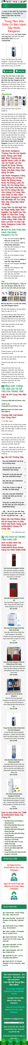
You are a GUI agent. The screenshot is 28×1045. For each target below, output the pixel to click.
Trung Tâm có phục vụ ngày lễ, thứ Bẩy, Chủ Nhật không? (12, 488)
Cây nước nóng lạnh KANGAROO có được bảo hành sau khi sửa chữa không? (13, 496)
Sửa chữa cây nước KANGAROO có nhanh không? (13, 482)
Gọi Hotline (9, 71)
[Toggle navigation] (6, 5)
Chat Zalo (21, 71)
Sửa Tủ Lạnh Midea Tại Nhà (13, 846)
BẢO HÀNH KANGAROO (12, 975)
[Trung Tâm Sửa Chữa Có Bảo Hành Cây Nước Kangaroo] (14, 50)
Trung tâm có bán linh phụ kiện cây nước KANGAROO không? (12, 475)
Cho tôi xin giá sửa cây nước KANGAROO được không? (12, 469)
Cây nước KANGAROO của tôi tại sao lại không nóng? (13, 462)
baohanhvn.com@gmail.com (13, 1019)
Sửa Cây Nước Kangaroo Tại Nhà (14, 568)
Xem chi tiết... (14, 579)
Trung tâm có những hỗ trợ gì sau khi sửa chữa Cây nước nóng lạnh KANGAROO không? (13, 505)
